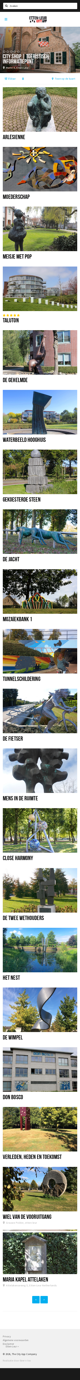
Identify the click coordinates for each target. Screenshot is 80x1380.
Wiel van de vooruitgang (27, 1216)
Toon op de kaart (65, 78)
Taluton (11, 320)
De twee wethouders (23, 918)
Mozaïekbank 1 (17, 619)
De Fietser (13, 738)
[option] (40, 50)
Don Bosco (13, 1097)
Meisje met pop (17, 256)
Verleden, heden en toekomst (32, 1157)
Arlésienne (14, 137)
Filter (11, 78)
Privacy (7, 1336)
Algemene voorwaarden (16, 1340)
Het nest (11, 977)
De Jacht (11, 559)
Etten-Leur (11, 1346)
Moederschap (16, 196)
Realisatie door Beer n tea (17, 1360)
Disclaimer (8, 1344)
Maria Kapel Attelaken (25, 1279)
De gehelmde (15, 380)
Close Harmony (18, 858)
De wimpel (13, 1037)
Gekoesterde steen (22, 499)
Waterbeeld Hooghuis (24, 439)
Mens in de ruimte (20, 798)
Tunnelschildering (21, 679)
